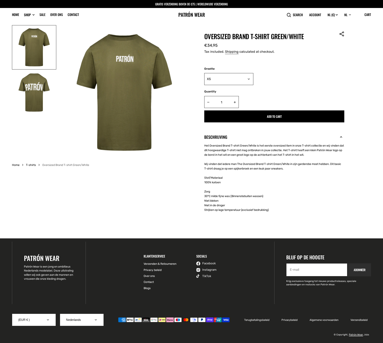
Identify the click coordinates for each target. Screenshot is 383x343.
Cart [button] (367, 14)
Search (298, 15)
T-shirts (31, 165)
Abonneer (359, 270)
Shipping (232, 52)
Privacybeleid (289, 319)
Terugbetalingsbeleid (256, 319)
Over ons (56, 14)
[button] (342, 34)
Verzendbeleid (359, 319)
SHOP (27, 15)
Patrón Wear (356, 334)
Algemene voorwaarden (324, 319)
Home (15, 14)
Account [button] (315, 15)
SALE (42, 14)
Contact (73, 14)
